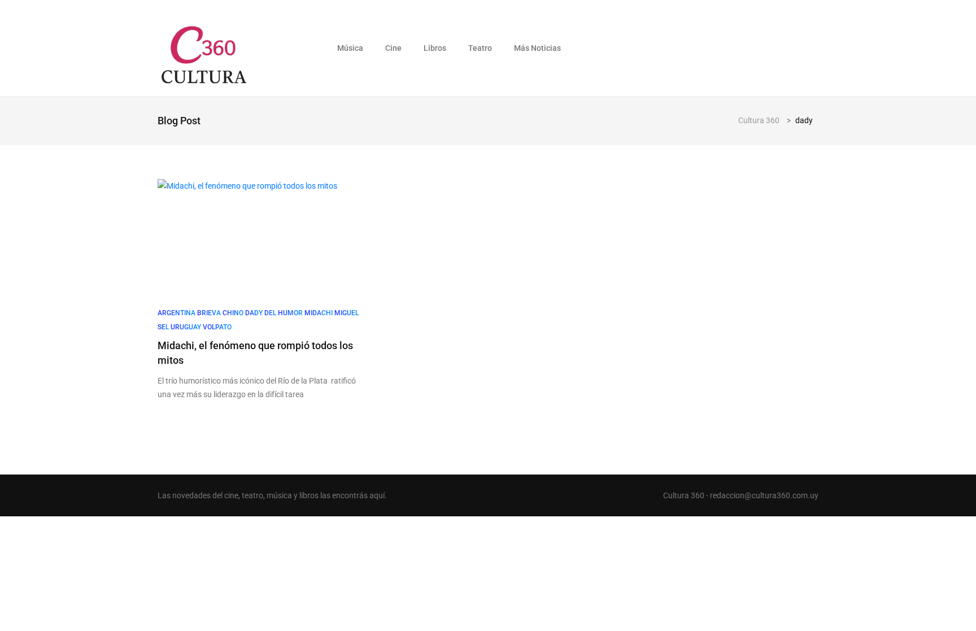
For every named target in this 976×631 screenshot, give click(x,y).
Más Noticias (537, 48)
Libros (435, 48)
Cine (393, 48)
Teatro (480, 48)
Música (350, 48)
